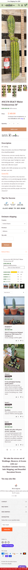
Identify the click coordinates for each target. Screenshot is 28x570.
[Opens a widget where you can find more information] (22, 567)
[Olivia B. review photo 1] (14, 358)
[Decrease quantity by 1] (9, 123)
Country (4, 220)
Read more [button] (8, 442)
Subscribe (7, 529)
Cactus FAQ (5, 173)
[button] (5, 108)
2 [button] (10, 449)
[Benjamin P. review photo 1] (14, 310)
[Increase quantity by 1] (18, 123)
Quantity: (4, 123)
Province (4, 227)
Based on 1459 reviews (10, 265)
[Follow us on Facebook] (3, 542)
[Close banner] (26, 569)
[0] (25, 5)
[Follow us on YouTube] (8, 542)
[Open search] (19, 5)
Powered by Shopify (7, 563)
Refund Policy (6, 252)
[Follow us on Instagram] (6, 542)
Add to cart (14, 129)
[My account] (22, 5)
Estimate (6, 245)
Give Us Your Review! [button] (14, 267)
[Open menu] (2, 5)
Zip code (4, 235)
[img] (14, 330)
